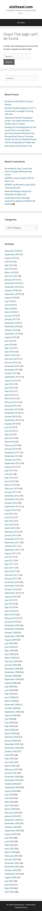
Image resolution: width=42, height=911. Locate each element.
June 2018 (9, 304)
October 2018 (11, 290)
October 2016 (11, 330)
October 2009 (11, 632)
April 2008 (9, 697)
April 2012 (9, 524)
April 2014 (9, 438)
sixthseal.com (21, 6)
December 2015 (12, 366)
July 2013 (9, 470)
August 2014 (10, 423)
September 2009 (12, 636)
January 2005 (11, 773)
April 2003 (9, 848)
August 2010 (10, 596)
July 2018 (9, 301)
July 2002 (9, 881)
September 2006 (12, 711)
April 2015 (9, 395)
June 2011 (9, 560)
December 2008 (12, 668)
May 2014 (9, 434)
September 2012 (12, 506)
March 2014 (10, 441)
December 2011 (12, 539)
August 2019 (10, 258)
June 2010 (9, 603)
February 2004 (11, 812)
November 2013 (12, 456)
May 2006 (9, 726)
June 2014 (9, 431)
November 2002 (12, 866)
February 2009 (11, 661)
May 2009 (9, 650)
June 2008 (9, 690)
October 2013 (11, 459)
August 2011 (10, 553)
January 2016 (11, 362)
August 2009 (10, 639)
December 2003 (12, 819)
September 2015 (12, 376)
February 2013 (11, 488)
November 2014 (12, 412)
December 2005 (12, 744)
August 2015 (10, 380)
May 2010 (9, 607)
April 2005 (9, 762)
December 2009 (12, 625)
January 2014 (11, 448)
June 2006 (9, 722)
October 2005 (11, 751)
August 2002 (10, 877)
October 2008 (11, 675)
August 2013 (10, 467)
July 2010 (9, 600)
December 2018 (12, 283)
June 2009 (9, 647)
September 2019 (12, 254)
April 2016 (9, 351)
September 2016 (12, 333)
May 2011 (9, 564)
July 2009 (9, 643)
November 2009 (12, 629)
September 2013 (12, 463)
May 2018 (9, 308)
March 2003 (10, 852)
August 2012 (10, 510)
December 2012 (12, 495)
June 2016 (9, 344)
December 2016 (12, 322)
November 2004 (12, 780)
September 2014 (12, 420)
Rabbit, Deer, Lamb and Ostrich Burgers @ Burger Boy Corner (18, 171)
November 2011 (12, 542)
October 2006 (11, 708)
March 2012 (10, 528)
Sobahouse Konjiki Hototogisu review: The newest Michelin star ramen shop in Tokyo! (19, 120)
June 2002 (9, 884)
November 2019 (12, 250)
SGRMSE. (9, 178)
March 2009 (10, 657)
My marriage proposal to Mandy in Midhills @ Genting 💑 (20, 200)
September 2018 (12, 294)
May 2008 (9, 693)
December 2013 (12, 452)
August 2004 (10, 791)
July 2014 (9, 427)
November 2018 (12, 286)
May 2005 (9, 758)
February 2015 (11, 402)
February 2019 (11, 276)
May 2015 (9, 391)
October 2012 (11, 503)
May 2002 (9, 888)
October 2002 (11, 870)
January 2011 (11, 578)
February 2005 (11, 769)
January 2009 (11, 665)
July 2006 (9, 719)
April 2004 (9, 805)
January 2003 (11, 859)
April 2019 (9, 268)
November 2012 (12, 499)
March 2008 (10, 701)
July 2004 (9, 794)
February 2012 (11, 531)
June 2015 (9, 387)
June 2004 (9, 798)
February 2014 (11, 445)
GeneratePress (21, 907)
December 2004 (12, 776)
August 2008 (10, 683)
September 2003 (12, 830)
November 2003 (12, 823)
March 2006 (10, 733)
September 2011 (12, 549)
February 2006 (11, 737)
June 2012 (9, 517)
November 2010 (12, 585)
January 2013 (11, 492)
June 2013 (9, 474)
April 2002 (9, 891)
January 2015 (11, 405)
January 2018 (11, 315)
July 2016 (9, 340)
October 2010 (11, 589)
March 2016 (10, 355)
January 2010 (11, 621)
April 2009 (9, 654)
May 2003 (9, 845)
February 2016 (11, 359)
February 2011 (11, 575)
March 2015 (10, 398)
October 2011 (11, 546)
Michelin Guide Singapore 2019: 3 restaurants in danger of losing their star (20, 111)
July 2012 (9, 513)
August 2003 (10, 834)
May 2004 (9, 801)
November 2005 (12, 747)
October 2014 (11, 416)
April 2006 (9, 729)
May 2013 (9, 477)
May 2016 (9, 348)
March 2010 (10, 614)
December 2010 (12, 582)
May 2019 (9, 265)
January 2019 (11, 279)
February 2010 (11, 618)
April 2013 (9, 481)
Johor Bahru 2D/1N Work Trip (18, 146)
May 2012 (9, 520)
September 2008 (12, 679)
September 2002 (12, 873)
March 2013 (10, 484)
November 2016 (12, 326)
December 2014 (12, 409)
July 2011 (9, 557)
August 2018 (10, 297)
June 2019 (9, 261)
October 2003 (11, 827)
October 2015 (11, 373)
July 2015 (9, 384)
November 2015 (12, 369)
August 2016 (10, 337)
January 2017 (11, 319)
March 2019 (10, 272)
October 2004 (11, 783)
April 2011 (9, 567)
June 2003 (9, 841)
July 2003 (9, 837)
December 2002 (12, 863)
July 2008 (9, 686)
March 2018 (10, 312)
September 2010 (12, 593)
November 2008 (12, 672)
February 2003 (11, 855)
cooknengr (9, 197)
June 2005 (9, 755)
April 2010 (9, 611)
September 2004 (12, 787)
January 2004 (11, 816)
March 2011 (10, 571)
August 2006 (10, 715)
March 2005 (10, 765)
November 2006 (12, 704)
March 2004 (10, 809)
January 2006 (11, 740)
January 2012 (11, 535)
